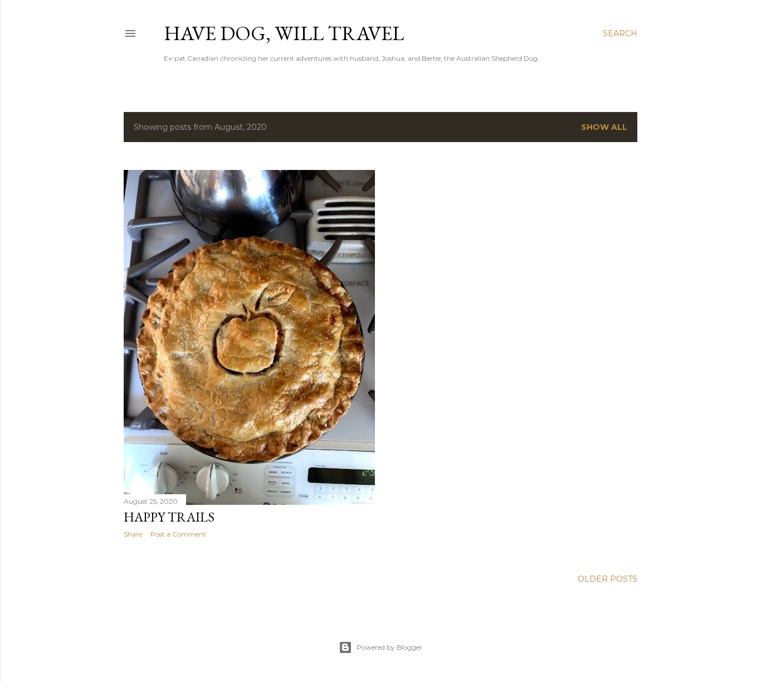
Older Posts (607, 579)
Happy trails (169, 516)
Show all (604, 127)
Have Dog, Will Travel (284, 33)
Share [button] (133, 534)
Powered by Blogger (389, 647)
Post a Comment (178, 534)
